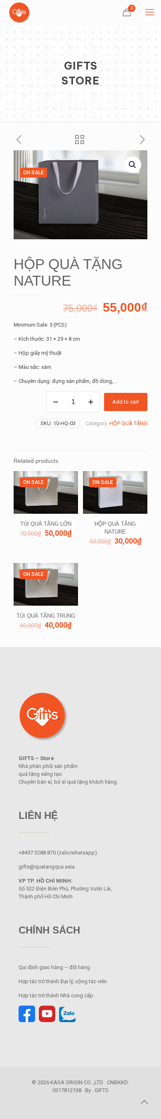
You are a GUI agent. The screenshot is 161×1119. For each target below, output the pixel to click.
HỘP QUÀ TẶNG (128, 423)
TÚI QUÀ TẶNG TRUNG (46, 616)
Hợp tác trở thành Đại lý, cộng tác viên (63, 981)
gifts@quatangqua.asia (47, 867)
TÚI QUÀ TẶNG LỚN (45, 524)
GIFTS (102, 1090)
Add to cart (125, 402)
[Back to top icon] (144, 1102)
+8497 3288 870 (37, 852)
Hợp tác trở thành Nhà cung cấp (57, 995)
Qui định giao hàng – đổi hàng (54, 967)
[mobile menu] (150, 12)
